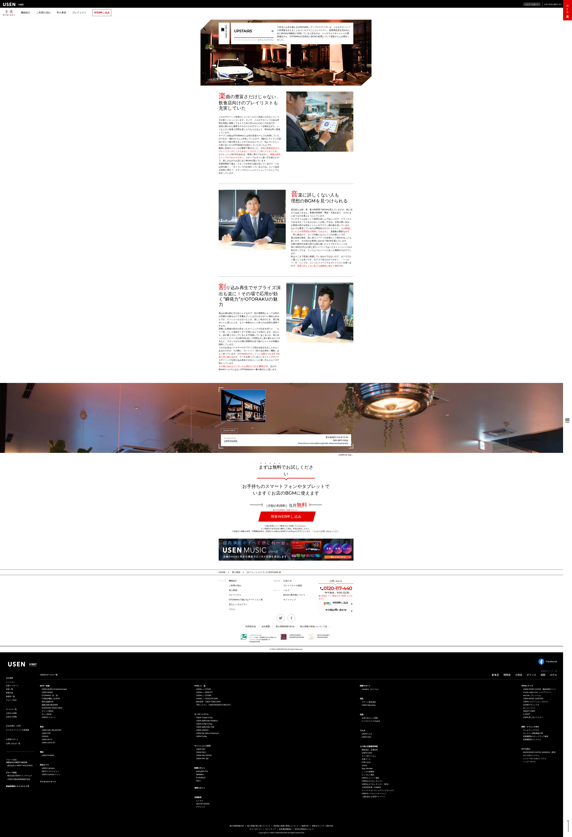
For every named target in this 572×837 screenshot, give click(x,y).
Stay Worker (367, 768)
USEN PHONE (48, 755)
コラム (232, 609)
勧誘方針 (305, 826)
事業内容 (9, 693)
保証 (361, 698)
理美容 (507, 674)
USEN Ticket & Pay (204, 717)
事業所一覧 (10, 696)
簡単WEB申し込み (286, 516)
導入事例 (61, 12)
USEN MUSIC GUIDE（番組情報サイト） (540, 689)
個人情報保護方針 (284, 626)
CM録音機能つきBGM (51, 698)
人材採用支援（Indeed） (372, 787)
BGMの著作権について (294, 595)
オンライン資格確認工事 (533, 733)
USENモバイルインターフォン (374, 793)
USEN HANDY (202, 730)
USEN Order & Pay (204, 724)
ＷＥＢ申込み (567, 10)
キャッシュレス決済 (202, 746)
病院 (543, 674)
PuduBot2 (200, 777)
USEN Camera (48, 768)
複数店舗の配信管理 (50, 705)
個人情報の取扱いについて (312, 626)
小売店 (518, 674)
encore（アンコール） (532, 695)
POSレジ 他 (199, 686)
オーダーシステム (201, 714)
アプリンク (200, 807)
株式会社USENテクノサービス (19, 776)
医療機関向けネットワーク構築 (535, 736)
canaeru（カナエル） (371, 689)
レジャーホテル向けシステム (534, 758)
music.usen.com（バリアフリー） (537, 692)
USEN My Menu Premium (207, 733)
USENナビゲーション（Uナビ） (536, 702)
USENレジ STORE (203, 695)
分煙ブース (366, 759)
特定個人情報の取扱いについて (286, 826)
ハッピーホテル (529, 762)
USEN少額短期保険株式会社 (18, 779)
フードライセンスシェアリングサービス (378, 790)
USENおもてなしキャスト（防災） (376, 784)
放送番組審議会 (285, 829)
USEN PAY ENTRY (204, 755)
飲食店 (495, 674)
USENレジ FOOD (203, 689)
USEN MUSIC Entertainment (54, 689)
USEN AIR (46, 733)
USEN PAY (200, 749)
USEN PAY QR (202, 758)
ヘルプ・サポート (531, 4)
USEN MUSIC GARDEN (533, 698)
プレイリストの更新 (292, 585)
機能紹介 (25, 12)
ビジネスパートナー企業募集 (17, 730)
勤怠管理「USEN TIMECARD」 (209, 702)
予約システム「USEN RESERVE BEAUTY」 (214, 705)
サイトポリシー (256, 829)
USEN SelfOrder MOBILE (207, 721)
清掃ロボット (199, 788)
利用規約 (249, 626)
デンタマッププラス (531, 730)
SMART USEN (529, 711)
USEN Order (201, 736)
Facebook (551, 661)
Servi (198, 781)
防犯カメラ (44, 765)
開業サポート (365, 686)
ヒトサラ (199, 800)
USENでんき (367, 734)
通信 (41, 727)
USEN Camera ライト (51, 774)
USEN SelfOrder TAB (205, 727)
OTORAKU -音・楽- (50, 695)
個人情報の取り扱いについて (258, 826)
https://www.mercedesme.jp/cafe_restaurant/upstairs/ (323, 443)
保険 (361, 714)
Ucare (364, 765)
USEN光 (45, 736)
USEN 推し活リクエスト (533, 717)
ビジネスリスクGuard (371, 721)
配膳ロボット (199, 768)
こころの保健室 (368, 771)
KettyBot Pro (202, 771)
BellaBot (200, 774)
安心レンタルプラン (238, 604)
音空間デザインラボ (531, 705)
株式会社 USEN (13, 4)
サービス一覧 (11, 709)
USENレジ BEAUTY (204, 692)
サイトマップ (289, 599)
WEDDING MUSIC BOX (52, 708)
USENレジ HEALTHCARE (207, 698)
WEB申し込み (102, 12)
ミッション (10, 682)
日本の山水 (366, 762)
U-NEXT (526, 714)
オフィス (531, 674)
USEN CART (367, 753)
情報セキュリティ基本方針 (322, 826)
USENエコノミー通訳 (370, 778)
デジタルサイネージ (48, 781)
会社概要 (266, 626)
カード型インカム (369, 756)
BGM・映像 (45, 686)
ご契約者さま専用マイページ (373, 796)
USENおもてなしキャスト (372, 781)
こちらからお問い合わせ (322, 531)
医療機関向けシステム (532, 739)
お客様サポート (12, 739)
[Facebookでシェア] (291, 618)
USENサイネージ (49, 717)
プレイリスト (79, 12)
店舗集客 (198, 797)
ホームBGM (46, 714)
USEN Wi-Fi (47, 739)
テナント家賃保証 (369, 702)
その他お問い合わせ (336, 609)
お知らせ (287, 580)
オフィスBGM (47, 711)
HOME (222, 572)
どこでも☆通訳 (368, 775)
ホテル (553, 674)
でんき (362, 730)
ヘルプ (286, 590)
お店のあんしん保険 (370, 718)
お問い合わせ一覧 (13, 743)
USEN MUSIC (47, 692)
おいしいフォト (529, 708)
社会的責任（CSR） (14, 726)
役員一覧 (9, 689)
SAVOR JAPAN (202, 804)
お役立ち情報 (11, 713)
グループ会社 (11, 700)
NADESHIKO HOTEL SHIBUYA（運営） (540, 752)
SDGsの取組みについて (304, 829)
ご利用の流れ (43, 12)
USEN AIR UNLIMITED (51, 730)
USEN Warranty (369, 705)
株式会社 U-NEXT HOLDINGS (19, 766)
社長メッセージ (12, 686)
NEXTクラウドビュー (50, 771)
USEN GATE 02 (48, 742)
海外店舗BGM (47, 702)
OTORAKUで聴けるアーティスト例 (246, 599)
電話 (41, 752)
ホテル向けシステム (531, 755)
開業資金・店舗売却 (370, 750)
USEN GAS (366, 737)
